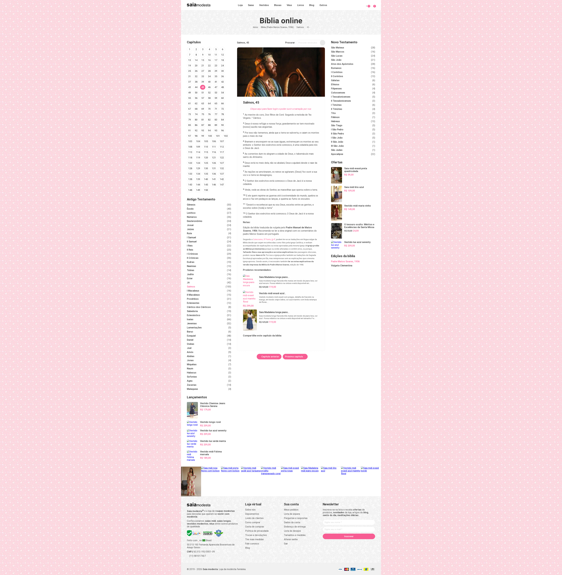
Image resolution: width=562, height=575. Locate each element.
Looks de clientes (254, 518)
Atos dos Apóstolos (342, 64)
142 (222, 179)
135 (206, 173)
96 (222, 130)
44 (196, 87)
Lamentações (194, 327)
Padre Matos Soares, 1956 (345, 261)
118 (190, 157)
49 (189, 92)
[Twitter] (337, 543)
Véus (289, 5)
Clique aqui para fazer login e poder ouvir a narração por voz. (281, 109)
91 (189, 130)
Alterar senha (291, 539)
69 (202, 109)
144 (198, 184)
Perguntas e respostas (295, 518)
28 (209, 71)
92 (196, 130)
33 (202, 76)
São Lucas (336, 55)
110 (206, 146)
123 (190, 163)
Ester (190, 278)
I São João (337, 137)
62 (196, 103)
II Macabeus (193, 294)
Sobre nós (250, 509)
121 (214, 157)
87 (202, 125)
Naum (190, 368)
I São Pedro (337, 129)
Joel (189, 348)
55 (189, 98)
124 (198, 163)
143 (190, 184)
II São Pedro (337, 133)
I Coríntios (336, 72)
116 (214, 152)
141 (214, 179)
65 (216, 103)
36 (222, 76)
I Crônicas (192, 253)
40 (209, 81)
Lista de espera (292, 514)
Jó (188, 282)
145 (206, 184)
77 (216, 114)
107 (222, 141)
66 (222, 103)
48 (222, 87)
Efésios (335, 84)
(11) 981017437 (197, 556)
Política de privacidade (257, 531)
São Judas (336, 150)
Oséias (190, 344)
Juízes (190, 229)
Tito (333, 113)
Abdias (190, 356)
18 (222, 60)
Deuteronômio (194, 221)
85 (189, 125)
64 (209, 103)
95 (216, 130)
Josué (190, 225)
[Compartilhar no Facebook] (259, 342)
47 (216, 87)
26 (196, 71)
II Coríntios (337, 76)
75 (202, 114)
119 (198, 157)
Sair (286, 543)
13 (189, 60)
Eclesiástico (193, 315)
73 (189, 114)
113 (190, 152)
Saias (251, 5)
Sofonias (192, 376)
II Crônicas (192, 258)
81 (202, 119)
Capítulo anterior (270, 356)
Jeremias (192, 323)
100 (210, 136)
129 (198, 168)
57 (202, 98)
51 (202, 92)
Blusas (277, 5)
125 (206, 163)
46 (209, 87)
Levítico (191, 213)
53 (216, 92)
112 (222, 146)
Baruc (190, 331)
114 (198, 152)
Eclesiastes (193, 303)
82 (209, 119)
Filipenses (336, 88)
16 (209, 60)
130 (206, 168)
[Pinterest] (348, 543)
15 (202, 60)
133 (190, 173)
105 (206, 141)
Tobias (190, 270)
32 (196, 76)
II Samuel (192, 241)
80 (196, 119)
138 (190, 179)
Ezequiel (191, 335)
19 (189, 65)
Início (255, 27)
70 (209, 109)
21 (202, 65)
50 (196, 92)
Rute (189, 233)
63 (202, 103)
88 (209, 125)
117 (222, 152)
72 (222, 109)
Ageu (189, 380)
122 (222, 157)
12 (222, 54)
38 (196, 81)
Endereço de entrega (295, 526)
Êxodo (190, 208)
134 (198, 173)
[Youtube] (354, 543)
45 (202, 87)
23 (216, 65)
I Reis (190, 245)
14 (196, 60)
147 (222, 184)
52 (209, 92)
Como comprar (252, 522)
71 (216, 109)
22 (209, 65)
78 (222, 114)
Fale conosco (252, 543)
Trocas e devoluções (256, 535)
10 (209, 54)
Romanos (336, 68)
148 (190, 190)
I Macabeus (193, 290)
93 (202, 130)
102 (226, 136)
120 (206, 157)
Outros (323, 5)
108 (190, 146)
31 (189, 76)
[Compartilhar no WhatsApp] (252, 342)
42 (222, 81)
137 (222, 173)
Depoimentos (252, 514)
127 (222, 163)
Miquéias (192, 364)
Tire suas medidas (254, 539)
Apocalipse (337, 154)
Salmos (300, 27)
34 (209, 76)
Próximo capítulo (294, 356)
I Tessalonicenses (340, 96)
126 (214, 163)
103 (190, 141)
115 (206, 152)
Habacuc (191, 372)
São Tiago (336, 125)
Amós (190, 352)
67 (189, 109)
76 (209, 114)
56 (196, 98)
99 (202, 136)
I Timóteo (336, 105)
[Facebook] (332, 543)
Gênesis (191, 204)
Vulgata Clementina (341, 265)
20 (196, 65)
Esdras (190, 262)
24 (222, 65)
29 (216, 71)
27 (202, 71)
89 (216, 125)
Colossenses (338, 92)
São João (336, 60)
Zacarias (191, 385)
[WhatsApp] (360, 543)
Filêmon (335, 117)
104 (198, 141)
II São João (337, 141)
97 (189, 136)
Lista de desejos (292, 531)
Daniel (190, 339)
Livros (300, 5)
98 (196, 136)
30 (222, 71)
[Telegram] (365, 543)
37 (189, 81)
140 (206, 179)
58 (209, 98)
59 (216, 98)
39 (202, 81)
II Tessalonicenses (341, 100)
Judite (190, 274)
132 (222, 168)
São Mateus (337, 47)
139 (198, 179)
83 (216, 119)
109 (198, 146)
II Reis (190, 249)
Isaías (190, 319)
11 (216, 54)
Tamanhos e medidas (295, 535)
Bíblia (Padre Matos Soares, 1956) (277, 27)
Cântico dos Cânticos (199, 307)
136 (214, 173)
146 (214, 184)
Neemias (191, 266)
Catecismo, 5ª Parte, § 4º (264, 239)
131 (214, 168)
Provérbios (193, 299)
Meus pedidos (291, 509)
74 (196, 114)
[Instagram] (343, 543)
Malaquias (192, 389)
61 (189, 103)
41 (216, 81)
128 (190, 168)
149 (198, 190)
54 (222, 92)
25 (189, 71)
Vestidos (264, 5)
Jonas (190, 360)
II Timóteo (336, 109)
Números (192, 217)
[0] (373, 4)
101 (218, 136)
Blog (311, 5)
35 (216, 76)
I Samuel (191, 237)
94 (209, 130)
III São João (337, 146)
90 (222, 125)
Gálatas (335, 80)
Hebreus (335, 121)
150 (206, 190)
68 (196, 109)
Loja (240, 5)
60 (222, 98)
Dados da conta (292, 522)
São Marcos (337, 51)
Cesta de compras (254, 526)
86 (196, 125)
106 (214, 141)
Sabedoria (192, 311)
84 (222, 119)
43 (189, 87)
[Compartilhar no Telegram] (245, 342)
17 (216, 60)
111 (214, 146)
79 (189, 119)
